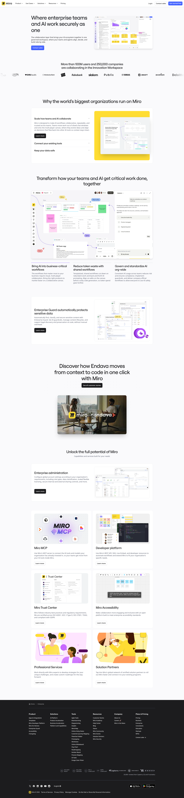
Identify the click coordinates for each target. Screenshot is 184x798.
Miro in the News (119, 723)
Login (150, 3)
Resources (52, 3)
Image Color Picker (78, 760)
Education (139, 728)
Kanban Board (76, 752)
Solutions (41, 3)
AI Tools (74, 758)
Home (33, 704)
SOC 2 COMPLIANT (91, 770)
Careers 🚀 (117, 720)
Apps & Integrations (35, 718)
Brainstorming (76, 720)
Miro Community (98, 731)
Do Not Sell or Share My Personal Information (94, 792)
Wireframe (75, 742)
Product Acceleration (57, 720)
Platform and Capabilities (58, 726)
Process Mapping (77, 755)
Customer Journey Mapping (80, 734)
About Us (117, 718)
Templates (32, 720)
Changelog (32, 734)
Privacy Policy (59, 792)
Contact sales (38, 48)
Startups (138, 731)
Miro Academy (97, 720)
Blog (94, 726)
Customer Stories (98, 718)
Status (95, 728)
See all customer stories (92, 385)
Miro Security (97, 739)
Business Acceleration (57, 723)
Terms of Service (47, 792)
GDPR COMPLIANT (103, 770)
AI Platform (54, 718)
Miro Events (97, 734)
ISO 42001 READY (67, 770)
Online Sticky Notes (78, 731)
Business (138, 720)
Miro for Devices (34, 726)
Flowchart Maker (77, 736)
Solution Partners (98, 736)
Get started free (175, 3)
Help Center (97, 723)
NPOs (137, 734)
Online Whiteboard (78, 744)
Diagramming (76, 723)
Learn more (40, 136)
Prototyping (75, 739)
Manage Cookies (71, 792)
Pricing (63, 3)
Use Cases (29, 3)
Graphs (74, 726)
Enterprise (139, 723)
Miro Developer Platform (37, 723)
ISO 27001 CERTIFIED (79, 770)
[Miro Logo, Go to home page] (7, 3)
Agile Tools (75, 718)
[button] (92, 414)
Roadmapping (76, 750)
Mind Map (75, 728)
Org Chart (75, 747)
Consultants (139, 726)
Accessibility (33, 731)
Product (18, 3)
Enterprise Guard (34, 728)
